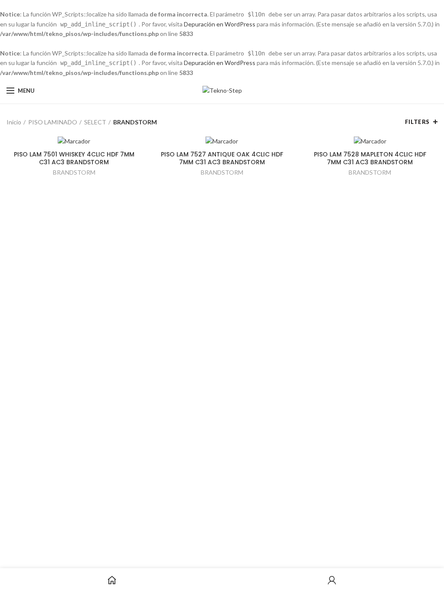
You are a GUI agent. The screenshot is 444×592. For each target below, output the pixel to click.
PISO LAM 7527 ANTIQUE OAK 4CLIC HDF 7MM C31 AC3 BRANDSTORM (222, 158)
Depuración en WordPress (219, 24)
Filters (417, 121)
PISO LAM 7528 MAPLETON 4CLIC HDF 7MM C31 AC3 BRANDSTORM (370, 158)
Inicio (14, 122)
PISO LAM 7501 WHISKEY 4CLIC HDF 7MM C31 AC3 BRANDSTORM (74, 158)
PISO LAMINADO (52, 122)
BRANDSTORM (74, 172)
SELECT (95, 122)
